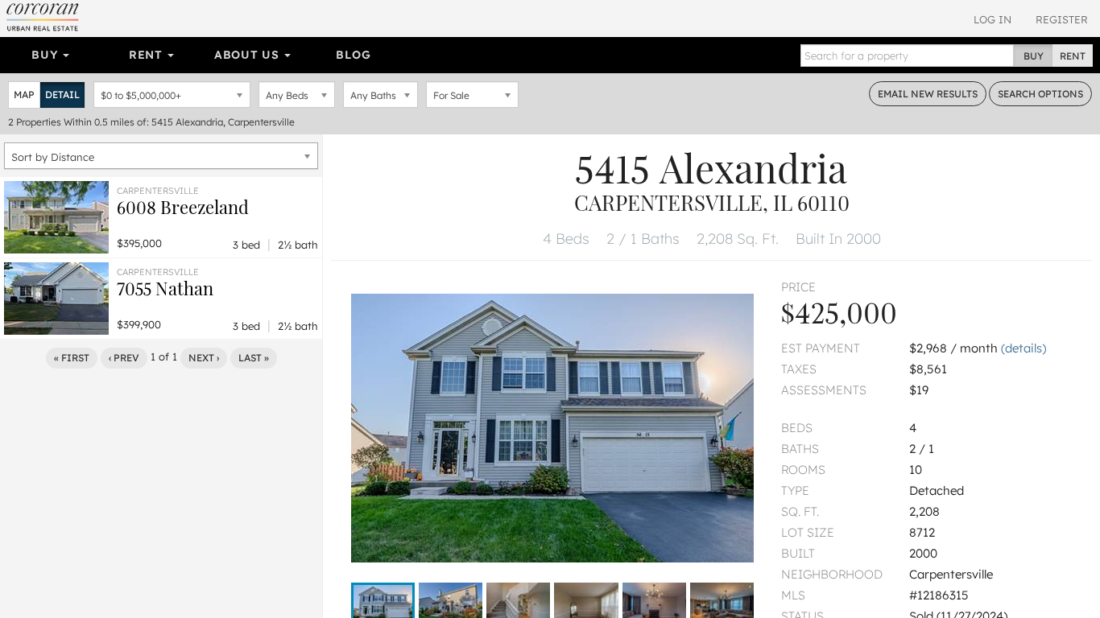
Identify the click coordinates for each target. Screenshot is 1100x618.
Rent (148, 54)
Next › (203, 358)
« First (71, 358)
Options (1040, 94)
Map (24, 95)
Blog (353, 54)
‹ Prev (124, 358)
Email (928, 94)
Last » (253, 358)
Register (1062, 19)
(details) (1023, 348)
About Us (248, 54)
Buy (46, 54)
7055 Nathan (165, 288)
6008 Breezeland (183, 207)
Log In (992, 19)
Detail (62, 95)
